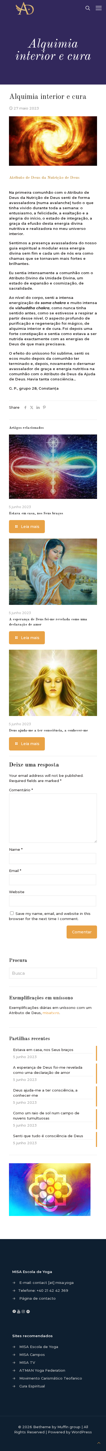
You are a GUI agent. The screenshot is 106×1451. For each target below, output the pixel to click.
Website (16, 892)
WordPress (81, 1432)
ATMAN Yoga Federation (42, 1370)
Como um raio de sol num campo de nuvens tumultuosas (46, 1115)
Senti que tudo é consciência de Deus (48, 1136)
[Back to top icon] (99, 1443)
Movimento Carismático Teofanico (50, 1378)
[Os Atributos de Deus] (26, 8)
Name (16, 849)
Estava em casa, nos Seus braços (36, 513)
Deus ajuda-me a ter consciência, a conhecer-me (48, 730)
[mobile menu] (98, 8)
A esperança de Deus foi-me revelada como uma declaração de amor (47, 1070)
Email (15, 870)
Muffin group (68, 1427)
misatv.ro (51, 1013)
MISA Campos (32, 1354)
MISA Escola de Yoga (38, 1346)
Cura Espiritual (32, 1386)
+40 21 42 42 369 (52, 1290)
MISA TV (27, 1362)
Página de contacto (37, 1298)
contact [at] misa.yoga (53, 1282)
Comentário (21, 790)
